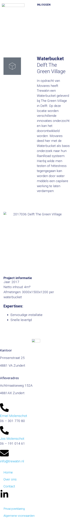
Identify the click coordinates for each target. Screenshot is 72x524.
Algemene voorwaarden (19, 515)
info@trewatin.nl (12, 461)
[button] (57, 8)
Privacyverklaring (14, 508)
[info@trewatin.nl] (4, 453)
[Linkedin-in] (4, 494)
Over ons (10, 479)
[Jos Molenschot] (4, 430)
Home (8, 472)
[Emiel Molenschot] (4, 407)
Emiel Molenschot (13, 416)
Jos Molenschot (12, 439)
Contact (9, 486)
